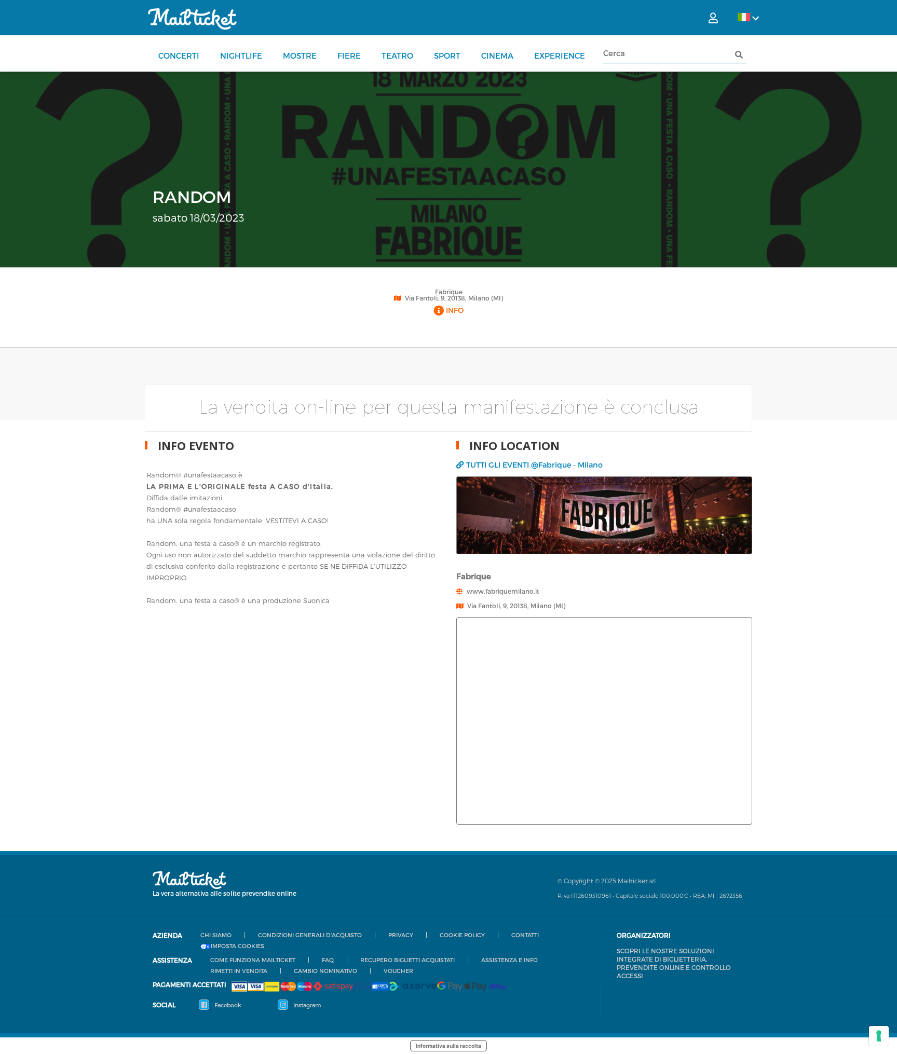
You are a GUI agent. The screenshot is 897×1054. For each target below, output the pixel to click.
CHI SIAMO (216, 935)
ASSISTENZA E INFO (509, 960)
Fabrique (449, 291)
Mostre (300, 55)
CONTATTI (525, 935)
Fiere (349, 55)
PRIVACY (400, 935)
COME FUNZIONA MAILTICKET (252, 960)
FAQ (328, 960)
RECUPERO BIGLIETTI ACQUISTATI (407, 960)
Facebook (227, 1005)
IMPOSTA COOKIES (237, 946)
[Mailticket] (192, 19)
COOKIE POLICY (462, 935)
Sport (447, 55)
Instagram (306, 1005)
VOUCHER (398, 971)
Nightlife (241, 55)
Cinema (497, 55)
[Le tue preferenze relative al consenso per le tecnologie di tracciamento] (879, 1036)
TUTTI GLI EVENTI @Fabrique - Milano (534, 464)
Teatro (397, 55)
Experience (559, 55)
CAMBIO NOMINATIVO (325, 971)
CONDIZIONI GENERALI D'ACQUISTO (310, 935)
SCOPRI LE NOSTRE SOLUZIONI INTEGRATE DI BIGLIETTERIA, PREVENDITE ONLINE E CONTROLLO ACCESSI (674, 963)
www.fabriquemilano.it (503, 591)
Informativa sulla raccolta (448, 1046)
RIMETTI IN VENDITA (238, 971)
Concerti (178, 55)
